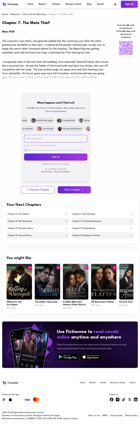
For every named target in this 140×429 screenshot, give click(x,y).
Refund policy (132, 416)
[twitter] (129, 401)
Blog (89, 4)
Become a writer (74, 4)
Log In (66, 164)
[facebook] (111, 401)
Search (100, 4)
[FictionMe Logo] (10, 383)
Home (30, 4)
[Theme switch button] (115, 4)
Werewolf (15, 14)
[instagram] (117, 401)
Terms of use (94, 416)
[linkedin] (135, 401)
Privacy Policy (46, 172)
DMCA (105, 416)
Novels (43, 4)
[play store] (67, 356)
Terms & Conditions (62, 172)
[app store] (90, 356)
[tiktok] (123, 401)
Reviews (56, 4)
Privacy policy (117, 416)
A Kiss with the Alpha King (34, 14)
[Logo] (10, 4)
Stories (103, 383)
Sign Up (129, 4)
